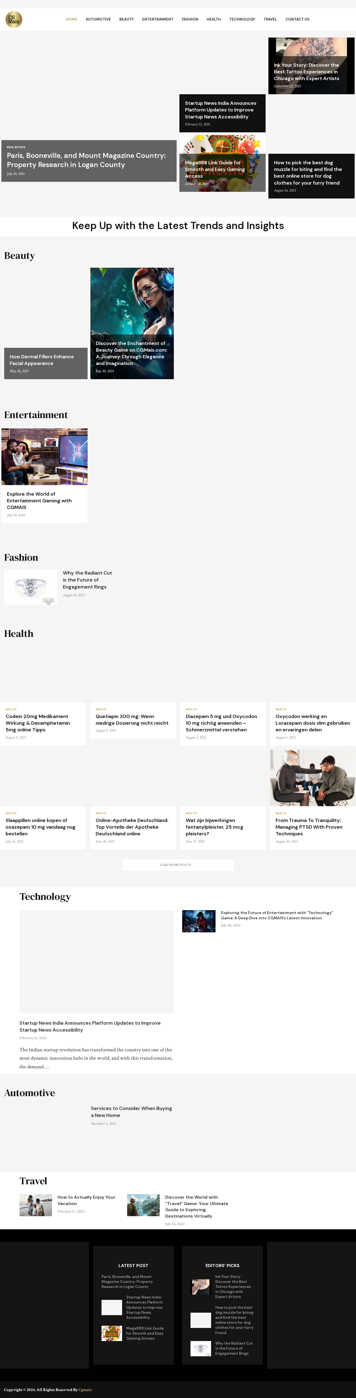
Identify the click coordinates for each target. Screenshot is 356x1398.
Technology (242, 19)
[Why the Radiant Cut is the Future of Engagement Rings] (30, 587)
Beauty (126, 19)
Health (214, 19)
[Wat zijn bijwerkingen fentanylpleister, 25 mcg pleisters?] (223, 800)
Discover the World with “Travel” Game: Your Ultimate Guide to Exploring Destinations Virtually (196, 1206)
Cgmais (85, 1389)
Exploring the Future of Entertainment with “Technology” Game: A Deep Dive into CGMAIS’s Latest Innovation (277, 915)
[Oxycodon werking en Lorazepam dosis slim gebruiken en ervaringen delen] (313, 696)
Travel (270, 19)
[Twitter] (341, 1389)
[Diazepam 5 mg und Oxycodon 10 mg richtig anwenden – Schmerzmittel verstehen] (223, 696)
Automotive (98, 19)
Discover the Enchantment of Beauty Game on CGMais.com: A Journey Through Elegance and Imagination (131, 353)
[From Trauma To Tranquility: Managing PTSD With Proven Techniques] (313, 800)
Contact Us (297, 19)
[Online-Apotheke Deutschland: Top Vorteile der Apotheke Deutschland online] (133, 800)
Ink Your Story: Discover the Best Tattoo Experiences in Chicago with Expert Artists (306, 72)
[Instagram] (348, 1389)
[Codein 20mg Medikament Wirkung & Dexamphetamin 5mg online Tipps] (43, 696)
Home (71, 19)
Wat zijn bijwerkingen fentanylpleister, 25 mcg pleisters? (214, 827)
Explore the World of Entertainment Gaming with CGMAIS (39, 501)
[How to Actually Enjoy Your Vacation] (35, 1205)
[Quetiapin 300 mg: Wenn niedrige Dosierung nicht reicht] (133, 692)
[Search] (347, 19)
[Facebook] (333, 1389)
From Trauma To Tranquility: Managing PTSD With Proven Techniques (309, 827)
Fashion (190, 19)
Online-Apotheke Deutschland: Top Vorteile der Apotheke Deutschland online (132, 827)
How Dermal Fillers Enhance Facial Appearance (42, 360)
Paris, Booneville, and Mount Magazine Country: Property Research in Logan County (86, 160)
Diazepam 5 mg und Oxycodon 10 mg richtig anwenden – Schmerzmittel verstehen (221, 723)
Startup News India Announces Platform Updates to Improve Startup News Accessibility (220, 110)
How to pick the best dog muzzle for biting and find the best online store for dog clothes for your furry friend (308, 172)
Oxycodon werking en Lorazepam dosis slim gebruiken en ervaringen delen (313, 723)
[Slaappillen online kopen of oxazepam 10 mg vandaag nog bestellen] (43, 800)
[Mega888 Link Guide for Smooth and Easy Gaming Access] (112, 1333)
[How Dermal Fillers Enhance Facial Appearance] (46, 323)
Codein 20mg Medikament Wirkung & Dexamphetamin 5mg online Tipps (38, 723)
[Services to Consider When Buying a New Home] (44, 1132)
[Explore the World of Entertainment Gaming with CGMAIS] (44, 475)
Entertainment (158, 19)
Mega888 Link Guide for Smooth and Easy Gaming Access (215, 169)
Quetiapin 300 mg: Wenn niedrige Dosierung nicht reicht (132, 719)
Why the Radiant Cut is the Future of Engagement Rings (87, 580)
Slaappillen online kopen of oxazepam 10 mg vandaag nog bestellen (41, 827)
